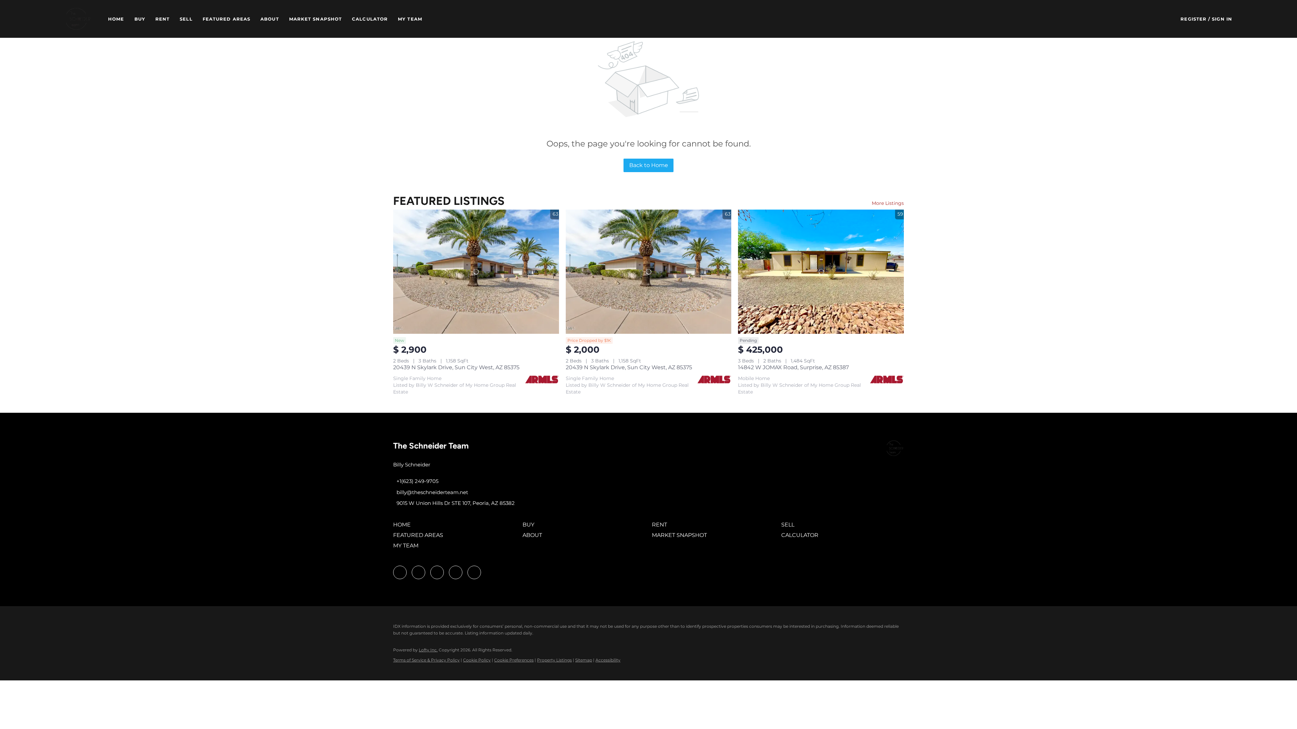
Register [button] (1193, 19)
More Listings (888, 203)
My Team (410, 19)
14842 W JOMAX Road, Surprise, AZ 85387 (793, 367)
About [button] (269, 19)
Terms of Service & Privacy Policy (426, 660)
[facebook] (400, 572)
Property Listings (554, 660)
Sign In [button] (1222, 19)
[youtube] (455, 572)
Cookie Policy (477, 660)
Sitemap (583, 660)
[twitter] (437, 572)
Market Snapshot (315, 19)
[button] (78, 19)
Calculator (370, 19)
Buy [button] (139, 19)
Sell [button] (186, 19)
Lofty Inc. (428, 649)
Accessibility (607, 660)
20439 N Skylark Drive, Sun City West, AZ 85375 (456, 367)
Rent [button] (162, 19)
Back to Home (648, 165)
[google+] (474, 572)
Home (116, 19)
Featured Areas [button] (226, 19)
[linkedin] (418, 572)
